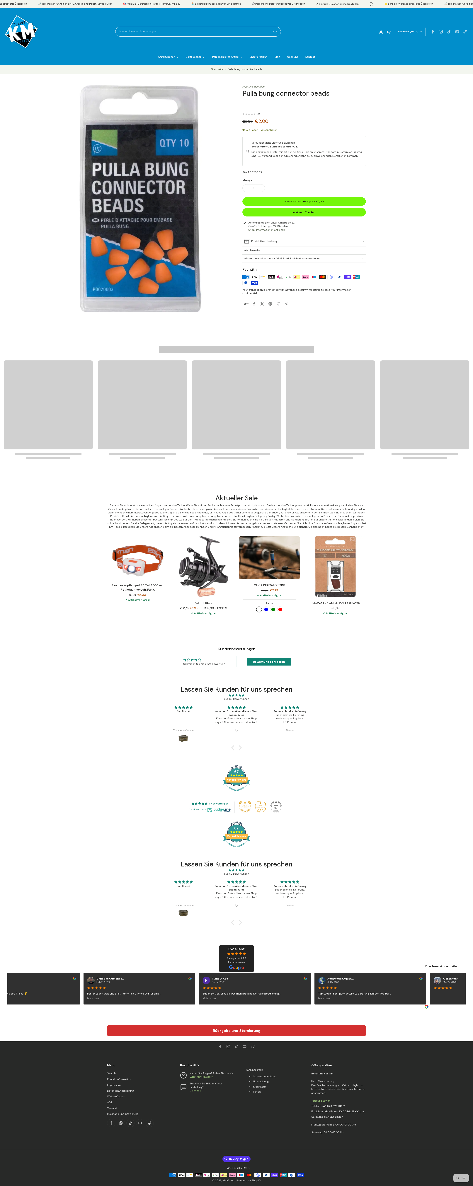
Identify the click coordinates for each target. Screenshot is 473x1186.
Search (111, 1073)
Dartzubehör (193, 56)
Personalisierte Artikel (225, 56)
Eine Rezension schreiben (442, 966)
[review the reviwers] (70, 978)
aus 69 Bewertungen (236, 698)
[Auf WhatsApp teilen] (278, 304)
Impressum (114, 1085)
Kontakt (310, 56)
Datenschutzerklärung (120, 1090)
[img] (236, 695)
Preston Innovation (253, 86)
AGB (109, 1102)
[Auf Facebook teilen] (254, 304)
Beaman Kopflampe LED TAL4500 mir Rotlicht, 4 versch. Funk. (138, 587)
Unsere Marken (258, 56)
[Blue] (266, 609)
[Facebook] (433, 32)
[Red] (280, 609)
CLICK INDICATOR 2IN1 (269, 585)
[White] (259, 609)
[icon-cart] (389, 32)
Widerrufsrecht (116, 1096)
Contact (195, 1090)
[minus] (246, 188)
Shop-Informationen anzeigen (266, 229)
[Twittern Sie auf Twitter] (262, 304)
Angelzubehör (166, 56)
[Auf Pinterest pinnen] (270, 304)
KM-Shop (228, 1180)
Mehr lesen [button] (89, 998)
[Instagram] (441, 32)
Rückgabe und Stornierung (236, 1030)
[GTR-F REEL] (203, 566)
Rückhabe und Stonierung (122, 1114)
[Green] (273, 609)
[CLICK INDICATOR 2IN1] (269, 557)
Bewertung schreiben (269, 662)
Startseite (217, 69)
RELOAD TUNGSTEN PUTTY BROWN (335, 603)
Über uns (292, 56)
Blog (277, 56)
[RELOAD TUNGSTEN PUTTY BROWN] (335, 566)
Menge (247, 180)
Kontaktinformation (119, 1079)
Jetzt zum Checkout (304, 212)
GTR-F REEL (203, 603)
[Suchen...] (275, 31)
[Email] (457, 32)
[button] (304, 201)
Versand (112, 1108)
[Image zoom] (117, 198)
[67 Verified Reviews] (236, 792)
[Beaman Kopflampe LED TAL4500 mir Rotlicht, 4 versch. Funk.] (137, 557)
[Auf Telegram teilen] (287, 304)
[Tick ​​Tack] (449, 32)
